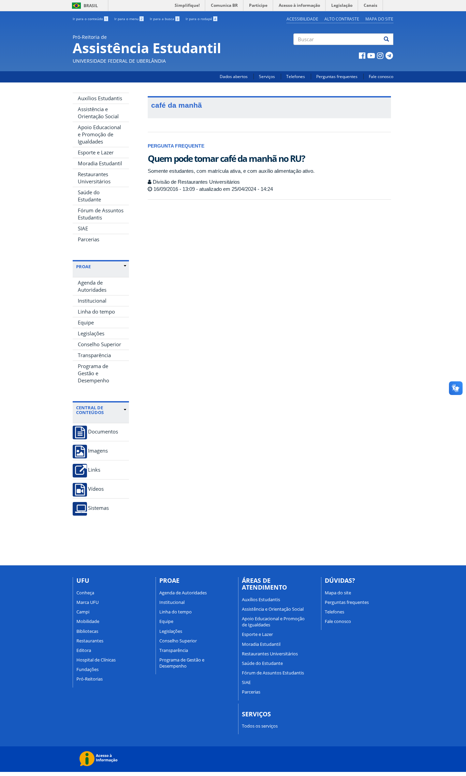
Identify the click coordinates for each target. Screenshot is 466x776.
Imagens (98, 450)
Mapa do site (379, 19)
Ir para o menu (128, 18)
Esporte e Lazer (96, 152)
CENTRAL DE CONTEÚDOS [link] (90, 410)
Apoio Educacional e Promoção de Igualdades (99, 134)
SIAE (83, 228)
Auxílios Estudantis (100, 98)
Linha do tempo (96, 311)
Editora (83, 650)
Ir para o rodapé (201, 18)
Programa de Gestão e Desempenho (93, 373)
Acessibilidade (302, 19)
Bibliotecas (87, 631)
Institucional (92, 300)
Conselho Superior (99, 344)
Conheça (85, 593)
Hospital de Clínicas (96, 660)
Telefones (295, 76)
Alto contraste (341, 19)
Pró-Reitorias (89, 679)
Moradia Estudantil (100, 163)
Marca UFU (87, 602)
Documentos (103, 431)
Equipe (86, 322)
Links (94, 469)
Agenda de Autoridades (92, 286)
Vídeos (96, 488)
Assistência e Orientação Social (98, 113)
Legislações (91, 333)
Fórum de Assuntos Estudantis (100, 214)
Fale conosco (381, 76)
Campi (82, 612)
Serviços (267, 76)
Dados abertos (234, 76)
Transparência (94, 355)
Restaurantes (89, 641)
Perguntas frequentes (337, 76)
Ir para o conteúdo (90, 18)
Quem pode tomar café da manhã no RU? (226, 158)
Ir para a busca (164, 18)
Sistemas (98, 508)
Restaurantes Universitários (94, 178)
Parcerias (88, 239)
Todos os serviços (260, 726)
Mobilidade (87, 621)
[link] (101, 266)
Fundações (87, 669)
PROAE (83, 266)
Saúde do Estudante (89, 196)
